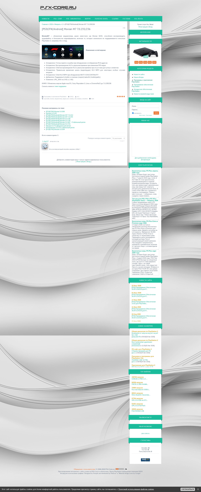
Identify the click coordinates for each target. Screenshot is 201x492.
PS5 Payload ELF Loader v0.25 (142, 367)
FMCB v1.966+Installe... (140, 384)
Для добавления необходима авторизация (145, 159)
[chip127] (45, 149)
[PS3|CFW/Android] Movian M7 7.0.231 (59, 117)
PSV (149, 62)
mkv (75, 98)
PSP (154, 62)
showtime (85, 98)
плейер (71, 98)
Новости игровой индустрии (144, 94)
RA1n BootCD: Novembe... (141, 395)
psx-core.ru (145, 433)
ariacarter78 (136, 337)
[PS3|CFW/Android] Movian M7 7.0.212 (59, 115)
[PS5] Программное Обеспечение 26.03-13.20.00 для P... (144, 317)
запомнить (137, 113)
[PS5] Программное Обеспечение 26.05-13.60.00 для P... (144, 288)
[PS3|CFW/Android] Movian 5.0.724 (58, 124)
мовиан (79, 98)
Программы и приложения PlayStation (55, 96)
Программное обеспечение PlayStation (142, 85)
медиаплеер (58, 98)
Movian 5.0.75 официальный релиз (58, 126)
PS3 (145, 62)
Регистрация (81, 161)
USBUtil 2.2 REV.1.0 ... (139, 379)
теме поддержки (60, 86)
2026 (51, 24)
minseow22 (136, 345)
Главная (45, 24)
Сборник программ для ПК (141, 351)
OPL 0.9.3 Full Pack (138, 405)
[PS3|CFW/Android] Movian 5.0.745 (58, 120)
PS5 (136, 62)
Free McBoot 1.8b (138, 411)
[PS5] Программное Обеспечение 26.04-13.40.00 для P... (144, 309)
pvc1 (78, 96)
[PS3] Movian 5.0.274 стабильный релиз (60, 127)
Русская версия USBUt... (141, 389)
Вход (88, 161)
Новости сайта (139, 74)
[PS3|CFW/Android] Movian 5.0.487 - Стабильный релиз (65, 122)
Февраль (57, 24)
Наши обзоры (139, 77)
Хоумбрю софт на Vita (140, 360)
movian (52, 98)
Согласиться (188, 489)
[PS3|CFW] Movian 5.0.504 (55, 129)
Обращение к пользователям (84, 469)
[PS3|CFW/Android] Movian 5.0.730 (58, 119)
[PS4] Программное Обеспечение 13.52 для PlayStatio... (144, 302)
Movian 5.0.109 (51, 113)
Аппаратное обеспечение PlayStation (142, 90)
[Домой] (58, 8)
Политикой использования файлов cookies (136, 489)
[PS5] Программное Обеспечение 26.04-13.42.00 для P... (144, 295)
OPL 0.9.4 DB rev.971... (140, 400)
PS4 (140, 62)
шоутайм (46, 98)
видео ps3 (66, 98)
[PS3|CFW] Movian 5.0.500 (55, 111)
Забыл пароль (142, 115)
